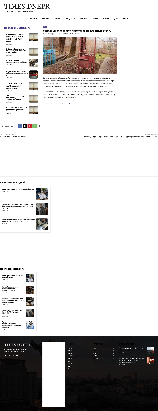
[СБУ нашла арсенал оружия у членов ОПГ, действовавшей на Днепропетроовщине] (33, 99)
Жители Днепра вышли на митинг (13, 136)
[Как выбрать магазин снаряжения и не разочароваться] (30, 290)
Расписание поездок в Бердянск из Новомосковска (131, 349)
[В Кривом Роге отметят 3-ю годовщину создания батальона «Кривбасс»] (33, 110)
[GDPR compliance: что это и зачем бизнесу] (42, 194)
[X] (25, 126)
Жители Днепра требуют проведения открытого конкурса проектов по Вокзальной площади (121, 136)
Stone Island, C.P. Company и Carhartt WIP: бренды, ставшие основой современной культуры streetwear (18, 206)
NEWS (45, 27)
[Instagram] (9, 355)
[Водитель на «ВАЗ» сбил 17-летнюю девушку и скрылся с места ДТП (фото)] (33, 74)
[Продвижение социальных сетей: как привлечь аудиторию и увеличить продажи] (30, 325)
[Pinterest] (30, 126)
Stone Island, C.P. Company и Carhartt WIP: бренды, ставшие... (12, 312)
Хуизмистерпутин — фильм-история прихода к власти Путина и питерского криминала (131, 360)
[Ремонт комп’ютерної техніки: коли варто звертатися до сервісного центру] (42, 224)
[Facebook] (20, 126)
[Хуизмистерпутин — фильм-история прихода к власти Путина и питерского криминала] (150, 360)
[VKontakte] (17, 355)
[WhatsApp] (34, 126)
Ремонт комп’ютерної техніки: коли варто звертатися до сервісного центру (18, 220)
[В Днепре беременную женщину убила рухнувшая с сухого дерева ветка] (33, 52)
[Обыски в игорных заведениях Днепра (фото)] (33, 63)
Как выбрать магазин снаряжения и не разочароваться (10, 288)
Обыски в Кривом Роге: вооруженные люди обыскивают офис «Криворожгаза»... (15, 85)
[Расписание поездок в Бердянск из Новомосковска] (150, 350)
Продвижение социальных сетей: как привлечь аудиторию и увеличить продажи (12, 324)
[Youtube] (20, 355)
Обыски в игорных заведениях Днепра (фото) (17, 61)
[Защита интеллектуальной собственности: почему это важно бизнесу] (30, 301)
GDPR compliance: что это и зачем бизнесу (18, 189)
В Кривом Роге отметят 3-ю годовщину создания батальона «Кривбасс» (17, 109)
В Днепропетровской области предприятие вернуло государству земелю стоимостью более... (15, 37)
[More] (39, 126)
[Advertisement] (79, 159)
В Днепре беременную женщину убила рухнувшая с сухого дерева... (17, 51)
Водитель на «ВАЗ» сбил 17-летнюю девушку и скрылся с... (17, 73)
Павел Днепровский (54, 34)
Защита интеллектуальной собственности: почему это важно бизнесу (13, 300)
